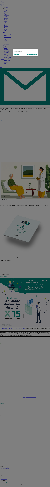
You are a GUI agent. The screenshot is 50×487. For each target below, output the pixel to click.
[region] (25, 52)
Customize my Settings (16, 54)
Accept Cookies (34, 54)
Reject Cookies (29, 54)
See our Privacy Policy (16, 52)
